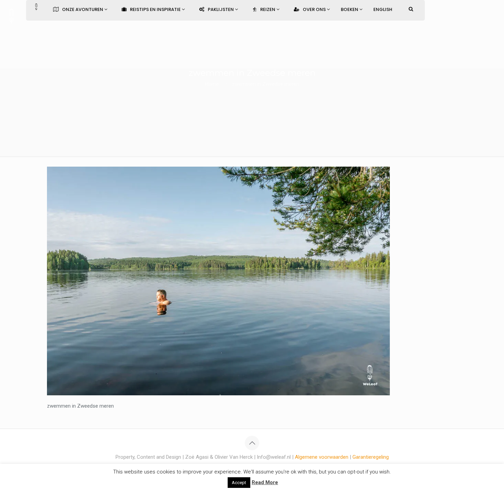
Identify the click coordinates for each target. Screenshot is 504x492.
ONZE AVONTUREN (83, 9)
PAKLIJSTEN (221, 9)
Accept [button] (239, 482)
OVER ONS (315, 9)
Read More (265, 482)
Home (212, 84)
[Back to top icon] (252, 443)
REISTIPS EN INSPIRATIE (156, 9)
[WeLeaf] (11, 15)
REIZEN (268, 9)
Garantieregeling (370, 457)
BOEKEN (350, 9)
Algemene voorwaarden (321, 457)
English (382, 9)
